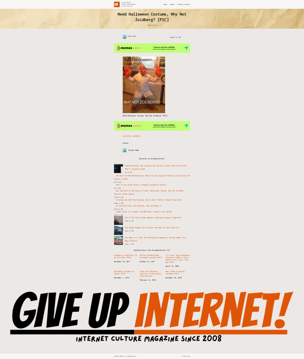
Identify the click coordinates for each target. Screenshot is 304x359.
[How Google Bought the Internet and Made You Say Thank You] (118, 230)
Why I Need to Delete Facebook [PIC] (175, 272)
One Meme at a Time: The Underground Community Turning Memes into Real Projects (155, 239)
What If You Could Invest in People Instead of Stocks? (141, 185)
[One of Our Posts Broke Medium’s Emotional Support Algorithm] (118, 220)
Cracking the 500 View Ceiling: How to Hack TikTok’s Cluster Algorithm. (149, 200)
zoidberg (136, 136)
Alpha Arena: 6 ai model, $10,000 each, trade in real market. (144, 212)
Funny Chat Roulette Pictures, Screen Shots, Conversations (151, 273)
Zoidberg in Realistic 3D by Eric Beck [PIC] (125, 256)
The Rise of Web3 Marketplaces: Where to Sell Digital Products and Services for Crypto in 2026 (152, 177)
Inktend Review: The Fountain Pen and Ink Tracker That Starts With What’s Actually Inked (156, 167)
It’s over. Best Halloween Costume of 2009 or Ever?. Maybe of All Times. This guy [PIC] (177, 258)
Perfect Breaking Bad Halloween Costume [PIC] (151, 256)
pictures (126, 136)
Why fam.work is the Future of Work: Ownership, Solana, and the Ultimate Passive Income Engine (148, 192)
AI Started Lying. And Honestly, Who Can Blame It (139, 206)
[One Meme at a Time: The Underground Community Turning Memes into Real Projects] (118, 240)
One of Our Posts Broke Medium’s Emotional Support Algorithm (153, 218)
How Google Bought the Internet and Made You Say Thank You (152, 228)
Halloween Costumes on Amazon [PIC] (124, 272)
